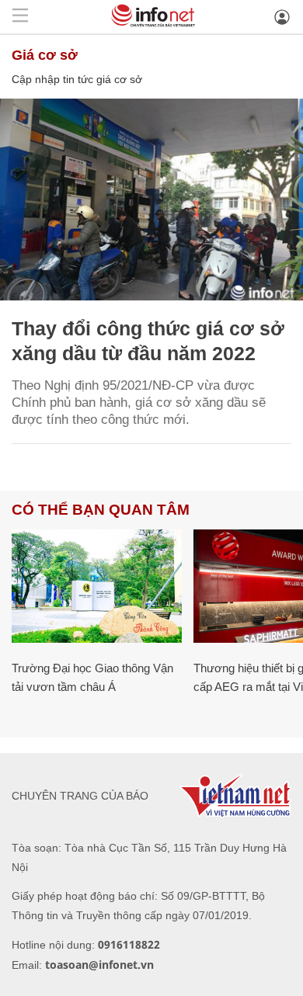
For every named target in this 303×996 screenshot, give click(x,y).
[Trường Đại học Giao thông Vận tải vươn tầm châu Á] (97, 586)
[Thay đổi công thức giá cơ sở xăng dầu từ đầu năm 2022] (151, 199)
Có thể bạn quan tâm (101, 509)
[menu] (20, 16)
